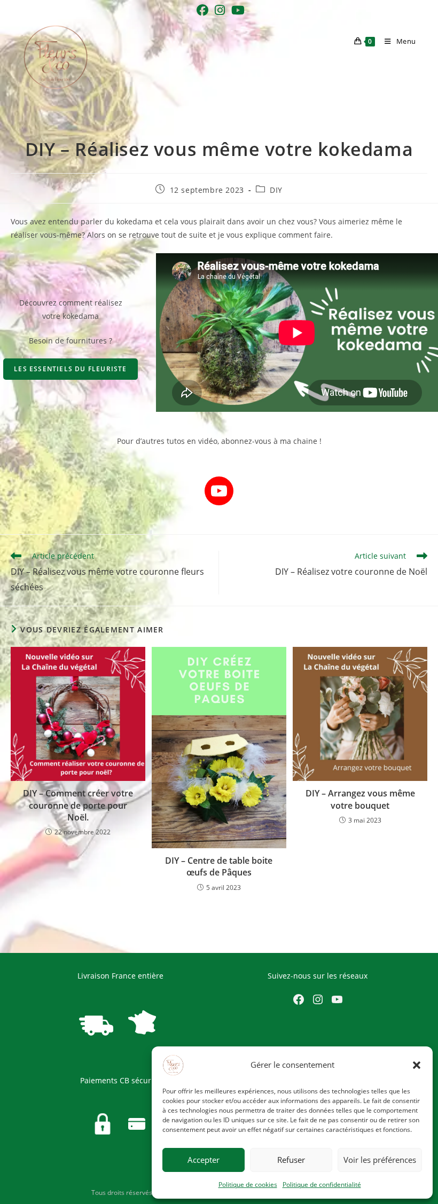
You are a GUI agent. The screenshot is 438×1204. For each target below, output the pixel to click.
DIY (276, 190)
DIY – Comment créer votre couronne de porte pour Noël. (78, 805)
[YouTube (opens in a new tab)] (236, 10)
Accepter (203, 1159)
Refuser (291, 1159)
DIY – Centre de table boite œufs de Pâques (218, 866)
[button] (416, 1065)
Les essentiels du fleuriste (70, 368)
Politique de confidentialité (322, 1184)
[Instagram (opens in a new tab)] (220, 10)
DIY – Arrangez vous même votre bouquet (360, 799)
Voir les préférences (379, 1159)
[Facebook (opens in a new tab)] (202, 10)
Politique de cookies (247, 1184)
